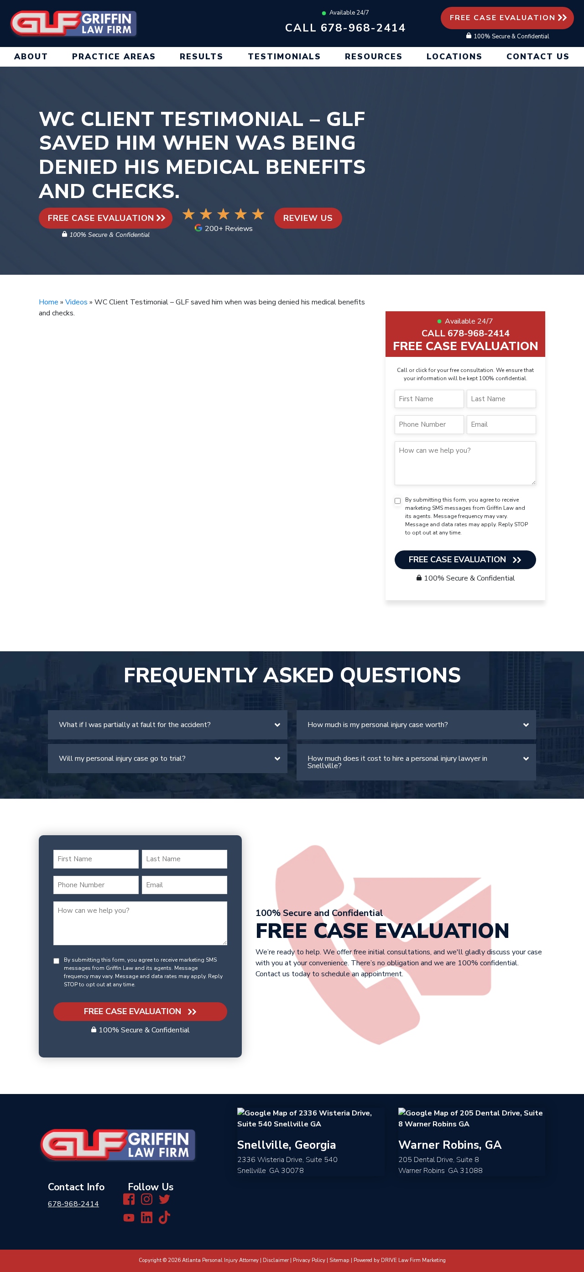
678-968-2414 (73, 1204)
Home (48, 302)
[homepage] (74, 23)
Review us (308, 218)
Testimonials (284, 56)
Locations (455, 56)
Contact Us (538, 56)
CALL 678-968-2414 (466, 333)
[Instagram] (147, 1198)
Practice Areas (114, 56)
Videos (76, 302)
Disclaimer (276, 1260)
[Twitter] (164, 1198)
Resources (374, 56)
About (31, 56)
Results (202, 56)
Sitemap (339, 1260)
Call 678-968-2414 (345, 28)
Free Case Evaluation (503, 18)
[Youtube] (129, 1217)
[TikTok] (164, 1217)
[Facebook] (129, 1198)
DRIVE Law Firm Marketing (413, 1260)
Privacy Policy (309, 1260)
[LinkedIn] (147, 1217)
